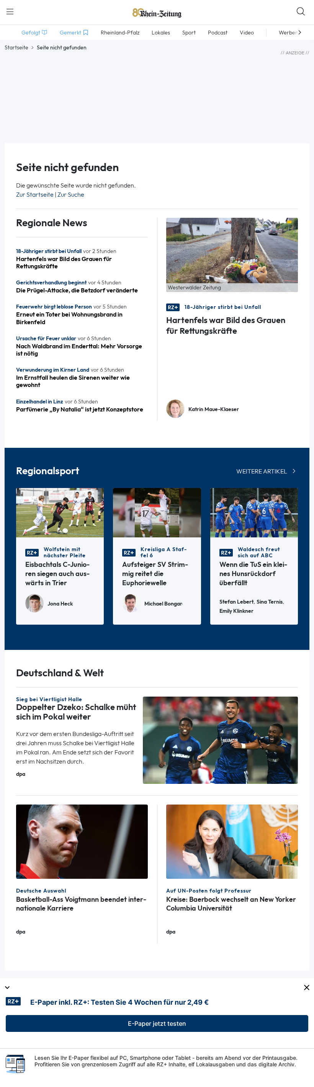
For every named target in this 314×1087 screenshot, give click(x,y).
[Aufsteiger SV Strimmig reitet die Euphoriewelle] (157, 512)
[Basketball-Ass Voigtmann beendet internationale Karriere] (82, 841)
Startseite (16, 47)
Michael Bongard (163, 603)
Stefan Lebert (236, 602)
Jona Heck (60, 603)
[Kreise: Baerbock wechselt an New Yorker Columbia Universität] (232, 841)
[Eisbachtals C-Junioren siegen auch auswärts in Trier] (60, 512)
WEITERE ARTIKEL (261, 471)
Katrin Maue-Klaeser (213, 409)
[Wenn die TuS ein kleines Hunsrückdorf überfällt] (254, 512)
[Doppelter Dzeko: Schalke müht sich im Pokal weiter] (220, 740)
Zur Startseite (35, 195)
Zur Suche (70, 195)
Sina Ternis (270, 602)
